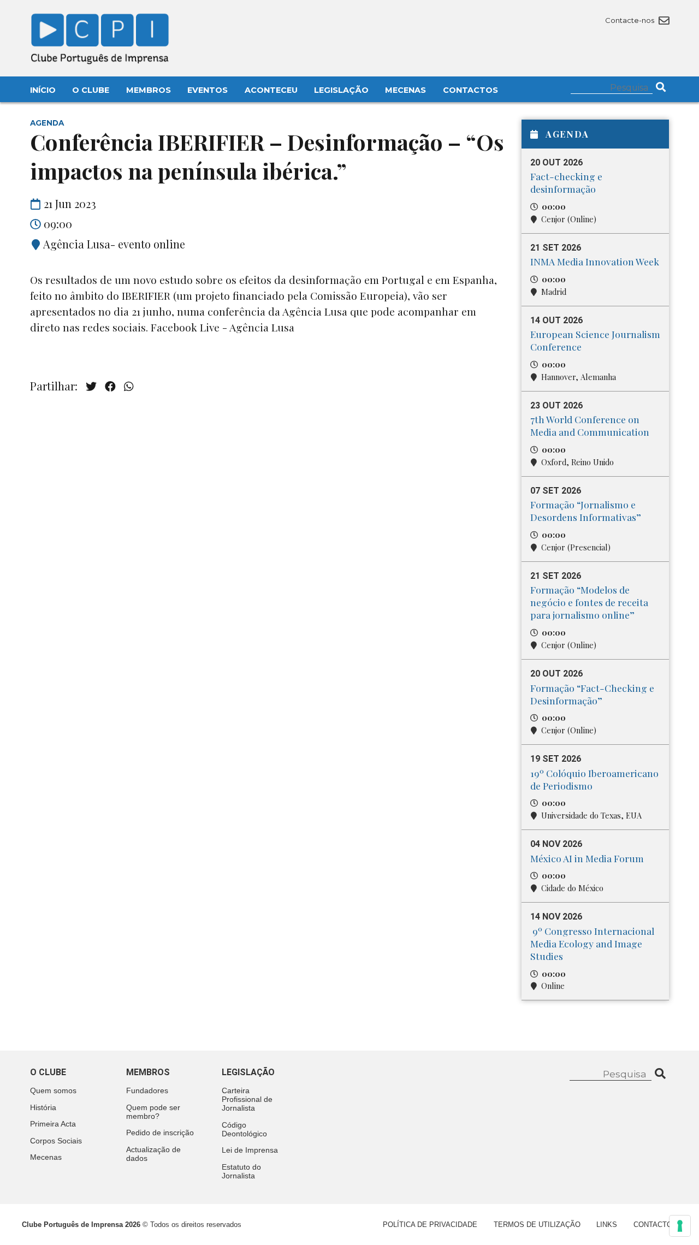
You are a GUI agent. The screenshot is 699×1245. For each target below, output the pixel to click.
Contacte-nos (630, 20)
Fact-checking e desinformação (566, 182)
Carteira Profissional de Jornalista (247, 1099)
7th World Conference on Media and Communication (589, 425)
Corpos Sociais (56, 1140)
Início (43, 90)
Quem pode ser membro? (153, 1111)
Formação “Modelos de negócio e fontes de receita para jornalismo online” (589, 602)
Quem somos (53, 1090)
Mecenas (405, 90)
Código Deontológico (244, 1129)
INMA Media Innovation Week (594, 261)
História (43, 1107)
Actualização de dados (153, 1154)
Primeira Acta (53, 1123)
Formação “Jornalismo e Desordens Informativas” (585, 510)
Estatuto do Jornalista (241, 1171)
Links (606, 1224)
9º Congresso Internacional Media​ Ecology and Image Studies (592, 943)
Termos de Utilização (537, 1224)
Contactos (470, 90)
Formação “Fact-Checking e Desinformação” (592, 694)
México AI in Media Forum (587, 858)
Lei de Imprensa (250, 1150)
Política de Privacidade (430, 1224)
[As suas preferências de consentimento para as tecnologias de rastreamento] (680, 1226)
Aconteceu (271, 90)
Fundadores (147, 1090)
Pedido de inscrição (160, 1132)
